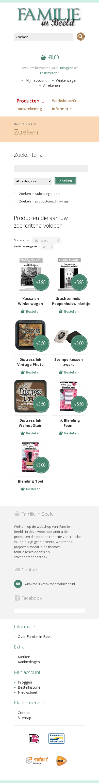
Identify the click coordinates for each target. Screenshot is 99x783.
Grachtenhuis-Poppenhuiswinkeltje (68, 301)
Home (18, 124)
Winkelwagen (66, 80)
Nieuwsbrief (27, 692)
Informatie (62, 108)
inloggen (66, 67)
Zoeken (31, 124)
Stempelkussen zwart (68, 362)
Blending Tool (30, 481)
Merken (24, 656)
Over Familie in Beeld (35, 636)
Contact (24, 712)
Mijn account (36, 80)
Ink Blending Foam (68, 423)
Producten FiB (31, 101)
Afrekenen (51, 85)
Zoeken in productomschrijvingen (45, 201)
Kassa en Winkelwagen (30, 301)
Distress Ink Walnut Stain (30, 423)
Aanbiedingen (29, 661)
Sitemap (24, 717)
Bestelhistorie (29, 687)
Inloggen (25, 682)
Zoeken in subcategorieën (39, 193)
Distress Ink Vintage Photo (30, 362)
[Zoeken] (81, 36)
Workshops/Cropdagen (68, 100)
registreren (48, 73)
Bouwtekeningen (31, 108)
